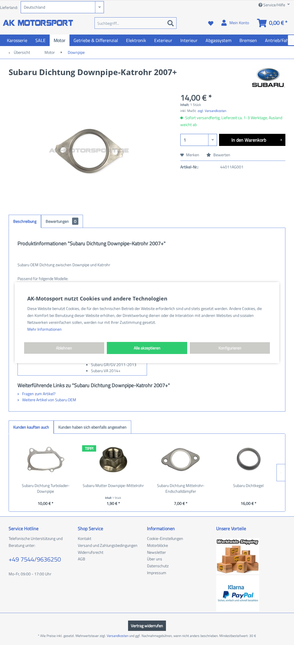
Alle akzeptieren (147, 348)
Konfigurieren (229, 348)
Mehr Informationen (44, 329)
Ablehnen (64, 348)
